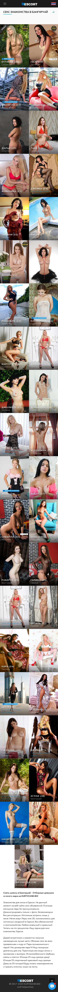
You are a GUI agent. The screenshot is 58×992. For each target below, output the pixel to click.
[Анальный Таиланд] (14, 132)
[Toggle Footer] (52, 980)
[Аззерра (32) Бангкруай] (14, 45)
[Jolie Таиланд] (43, 45)
